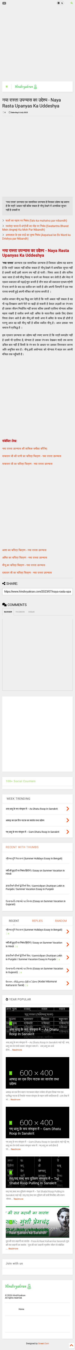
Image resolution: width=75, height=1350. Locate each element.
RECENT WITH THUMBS (22, 847)
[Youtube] (4, 3)
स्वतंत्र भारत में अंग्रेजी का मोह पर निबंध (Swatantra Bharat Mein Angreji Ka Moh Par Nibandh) (35, 227)
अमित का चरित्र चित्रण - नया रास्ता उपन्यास (24, 557)
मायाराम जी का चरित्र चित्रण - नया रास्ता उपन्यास (27, 463)
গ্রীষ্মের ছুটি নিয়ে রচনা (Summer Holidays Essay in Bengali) (34, 858)
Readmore (17, 1050)
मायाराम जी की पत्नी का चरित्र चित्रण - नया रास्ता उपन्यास (31, 456)
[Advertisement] (35, 43)
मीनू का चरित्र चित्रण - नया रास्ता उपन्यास (23, 565)
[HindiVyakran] (26, 87)
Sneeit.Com (43, 1343)
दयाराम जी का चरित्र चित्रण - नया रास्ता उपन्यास (27, 572)
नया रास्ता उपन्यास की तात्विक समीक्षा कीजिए (24, 448)
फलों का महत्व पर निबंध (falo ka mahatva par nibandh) (36, 220)
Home (21, 1309)
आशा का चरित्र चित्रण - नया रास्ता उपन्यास (24, 550)
